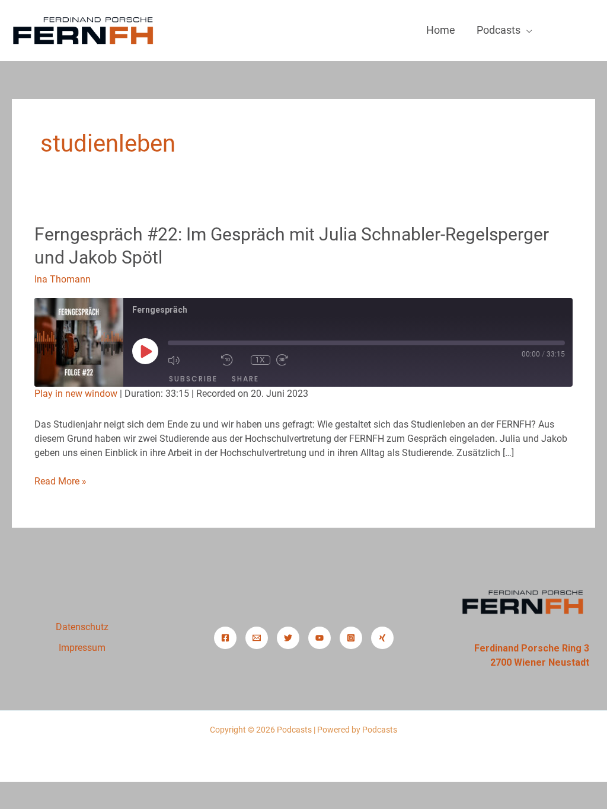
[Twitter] (288, 638)
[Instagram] (351, 638)
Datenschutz (82, 627)
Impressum (82, 647)
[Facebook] (225, 638)
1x (261, 359)
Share (245, 379)
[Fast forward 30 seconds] (300, 360)
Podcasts (498, 30)
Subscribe (193, 379)
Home (440, 30)
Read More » (60, 480)
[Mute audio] (191, 360)
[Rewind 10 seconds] (233, 360)
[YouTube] (319, 638)
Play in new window (75, 393)
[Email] (256, 638)
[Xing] (382, 638)
